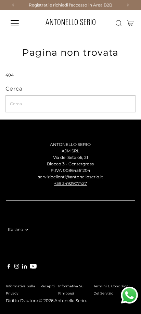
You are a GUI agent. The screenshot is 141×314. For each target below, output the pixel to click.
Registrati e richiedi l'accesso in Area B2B (70, 5)
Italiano (15, 229)
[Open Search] (119, 23)
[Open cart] (130, 23)
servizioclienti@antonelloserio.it (70, 176)
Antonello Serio (70, 300)
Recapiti (47, 286)
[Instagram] (17, 267)
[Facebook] (9, 267)
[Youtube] (33, 267)
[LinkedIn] (25, 267)
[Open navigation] (21, 23)
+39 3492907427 (70, 183)
